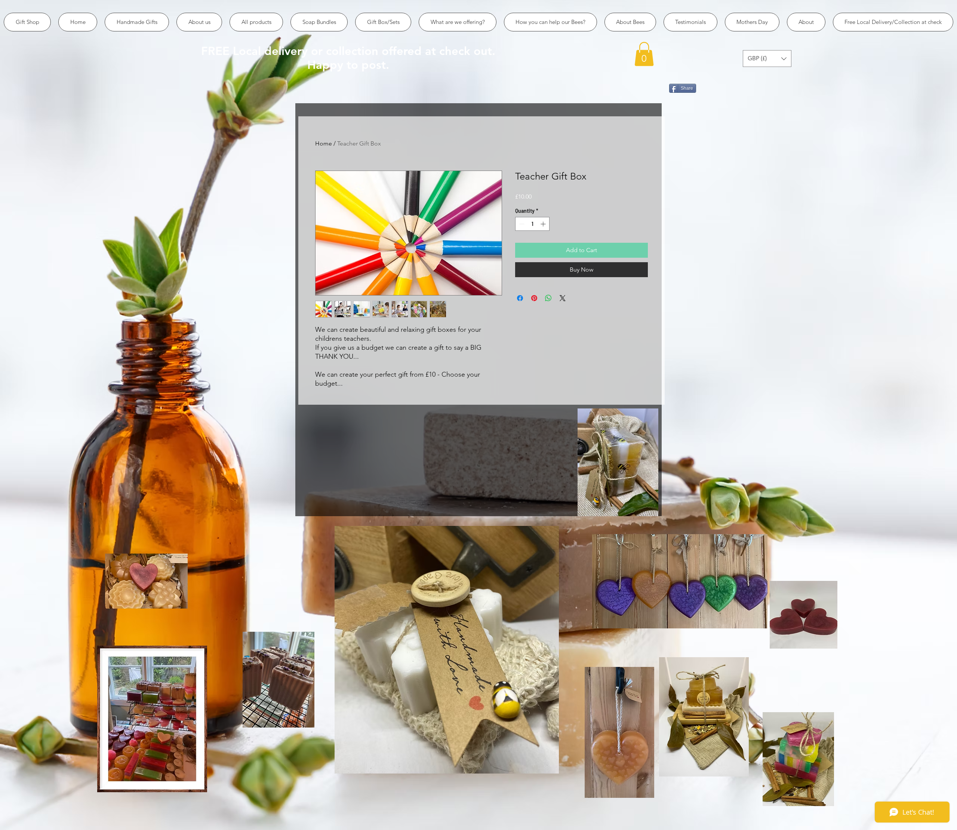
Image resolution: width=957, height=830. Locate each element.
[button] (644, 54)
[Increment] (543, 223)
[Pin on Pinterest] (534, 298)
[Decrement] (521, 223)
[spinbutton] (532, 223)
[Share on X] (562, 298)
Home (323, 143)
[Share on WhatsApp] (548, 298)
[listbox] (767, 58)
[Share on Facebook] (520, 298)
